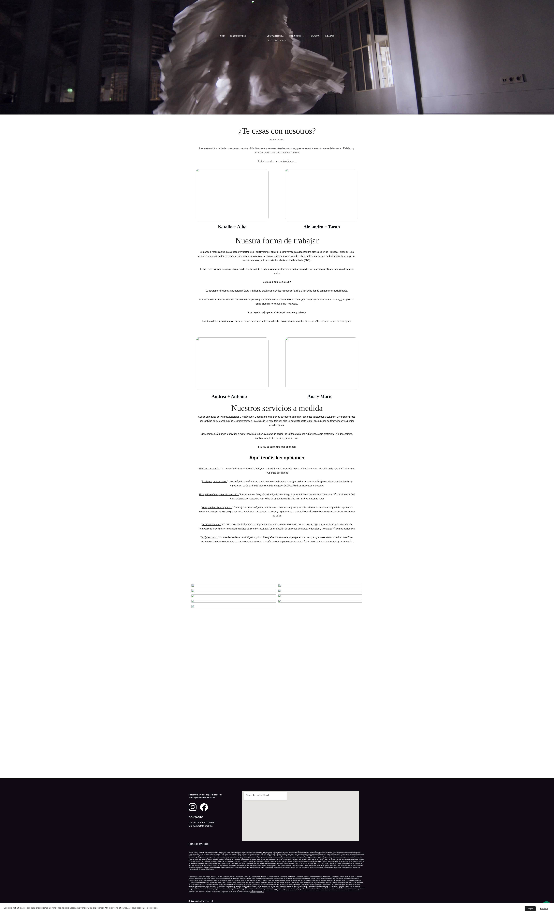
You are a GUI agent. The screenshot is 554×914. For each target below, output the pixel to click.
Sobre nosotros (238, 36)
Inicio (222, 36)
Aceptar (530, 909)
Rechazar (544, 909)
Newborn (315, 36)
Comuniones (295, 36)
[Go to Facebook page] (204, 807)
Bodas (254, 36)
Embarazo (329, 36)
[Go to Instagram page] (192, 807)
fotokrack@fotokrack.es (207, 869)
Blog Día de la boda (277, 40)
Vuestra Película (275, 36)
